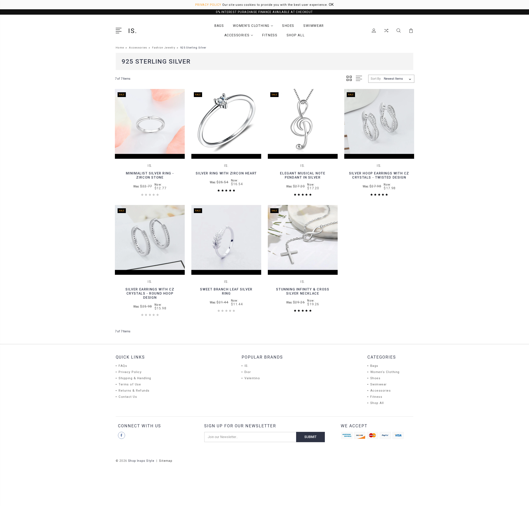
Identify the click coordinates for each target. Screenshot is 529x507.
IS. (246, 366)
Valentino (252, 378)
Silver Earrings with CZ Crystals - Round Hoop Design (149, 293)
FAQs (123, 366)
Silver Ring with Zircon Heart (226, 173)
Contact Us (128, 397)
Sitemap (165, 460)
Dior (247, 372)
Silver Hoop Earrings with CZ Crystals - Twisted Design (379, 175)
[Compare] (386, 33)
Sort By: (376, 79)
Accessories (237, 35)
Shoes (288, 26)
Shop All (296, 35)
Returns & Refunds (134, 390)
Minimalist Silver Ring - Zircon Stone (150, 175)
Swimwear (313, 26)
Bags (219, 26)
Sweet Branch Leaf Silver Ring (226, 291)
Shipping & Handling (135, 378)
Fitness (269, 35)
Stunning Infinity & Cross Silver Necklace (302, 291)
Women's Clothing (251, 26)
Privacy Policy (208, 4)
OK (331, 4)
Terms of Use (130, 384)
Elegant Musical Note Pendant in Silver (302, 175)
